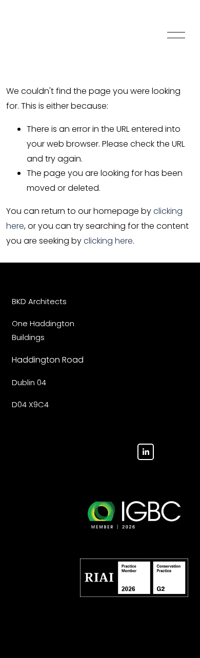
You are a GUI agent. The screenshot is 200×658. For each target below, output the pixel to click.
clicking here (108, 241)
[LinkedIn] (145, 452)
